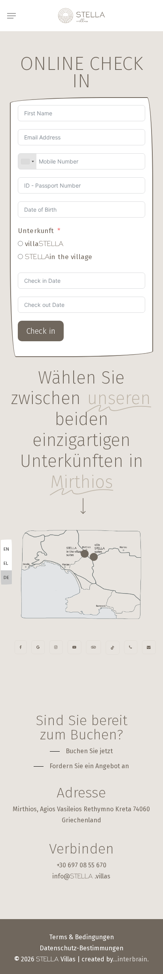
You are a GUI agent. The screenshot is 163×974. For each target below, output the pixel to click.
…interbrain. (131, 959)
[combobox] (27, 161)
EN (6, 549)
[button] (11, 16)
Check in (41, 331)
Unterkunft (36, 231)
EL (6, 563)
